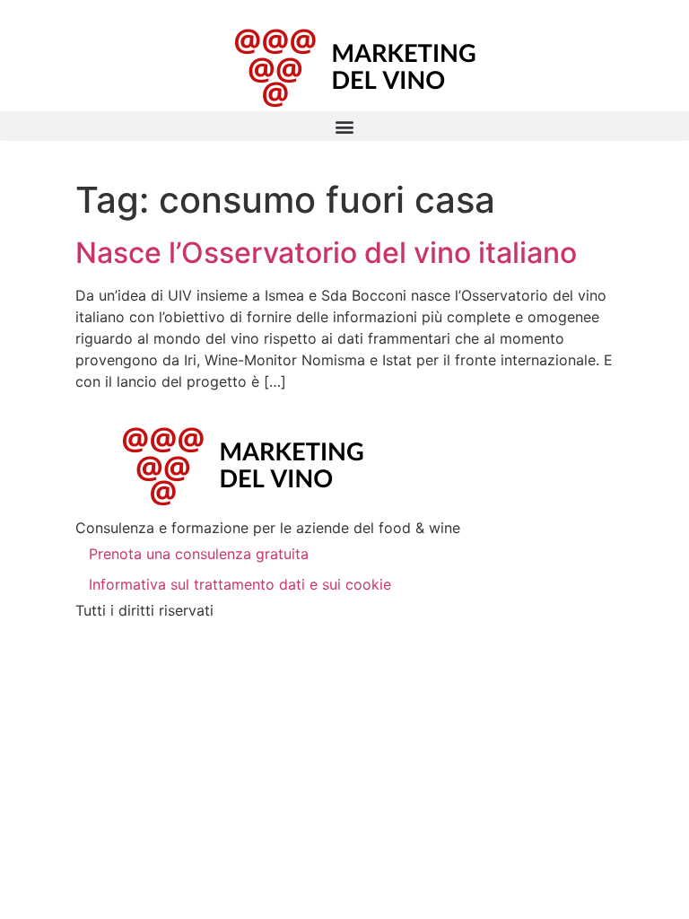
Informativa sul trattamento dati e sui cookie (240, 584)
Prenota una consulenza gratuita (199, 554)
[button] (344, 126)
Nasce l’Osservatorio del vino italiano (326, 252)
